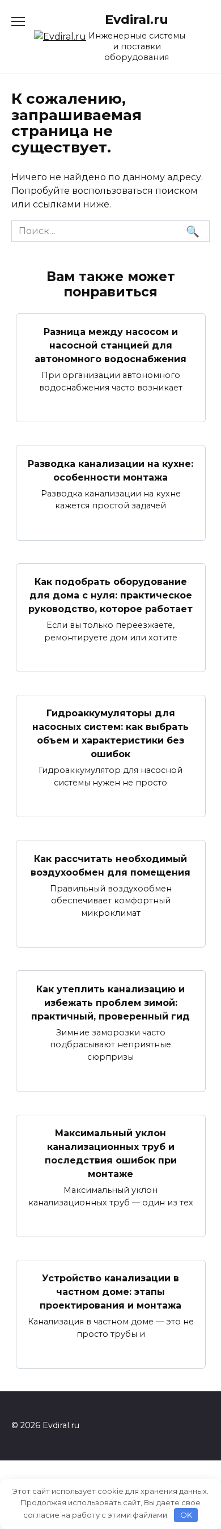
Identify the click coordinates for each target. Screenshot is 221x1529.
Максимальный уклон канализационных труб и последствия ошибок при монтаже (111, 1153)
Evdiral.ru (136, 19)
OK (186, 1514)
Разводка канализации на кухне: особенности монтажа (110, 470)
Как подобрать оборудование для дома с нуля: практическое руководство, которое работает (110, 595)
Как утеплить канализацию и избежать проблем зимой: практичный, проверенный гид (110, 1002)
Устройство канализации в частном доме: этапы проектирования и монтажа (110, 1292)
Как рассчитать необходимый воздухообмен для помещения (110, 865)
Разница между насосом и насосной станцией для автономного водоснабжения (110, 345)
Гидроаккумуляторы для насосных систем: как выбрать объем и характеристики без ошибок (110, 733)
